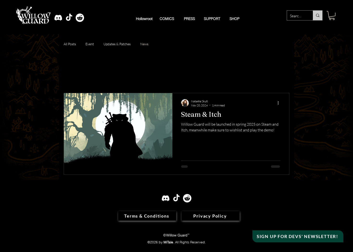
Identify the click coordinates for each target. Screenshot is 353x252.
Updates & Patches (117, 44)
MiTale (168, 242)
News (144, 44)
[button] (332, 15)
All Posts (70, 44)
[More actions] (280, 103)
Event (89, 44)
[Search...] (317, 15)
